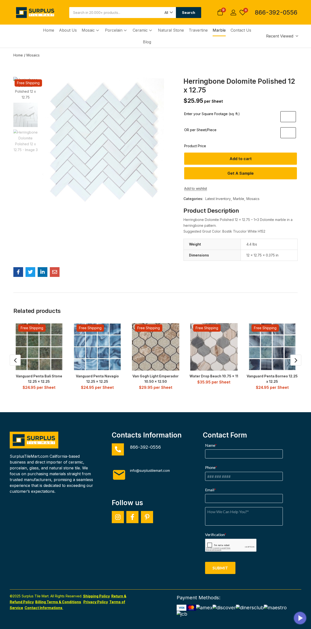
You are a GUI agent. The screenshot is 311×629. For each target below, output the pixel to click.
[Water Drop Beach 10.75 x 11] (214, 347)
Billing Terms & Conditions (58, 602)
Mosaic (89, 30)
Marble (219, 30)
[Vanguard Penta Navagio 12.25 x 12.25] (97, 347)
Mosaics (33, 55)
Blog (147, 41)
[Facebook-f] (132, 517)
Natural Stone (171, 30)
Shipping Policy (96, 596)
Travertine (198, 30)
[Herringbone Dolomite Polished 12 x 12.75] (18, 272)
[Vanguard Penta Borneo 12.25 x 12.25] (272, 347)
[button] (168, 12)
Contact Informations (44, 608)
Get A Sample (240, 173)
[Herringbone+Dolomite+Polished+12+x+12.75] (30, 272)
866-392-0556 (276, 12)
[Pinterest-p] (147, 517)
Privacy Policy (95, 602)
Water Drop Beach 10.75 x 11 (214, 376)
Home (48, 30)
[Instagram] (118, 517)
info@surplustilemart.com (150, 470)
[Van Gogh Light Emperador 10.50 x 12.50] (155, 347)
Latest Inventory (218, 199)
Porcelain (114, 30)
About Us (68, 30)
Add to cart (241, 158)
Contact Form (225, 435)
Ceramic (141, 30)
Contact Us (241, 30)
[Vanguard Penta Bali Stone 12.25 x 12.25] (39, 347)
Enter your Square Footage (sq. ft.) (212, 114)
